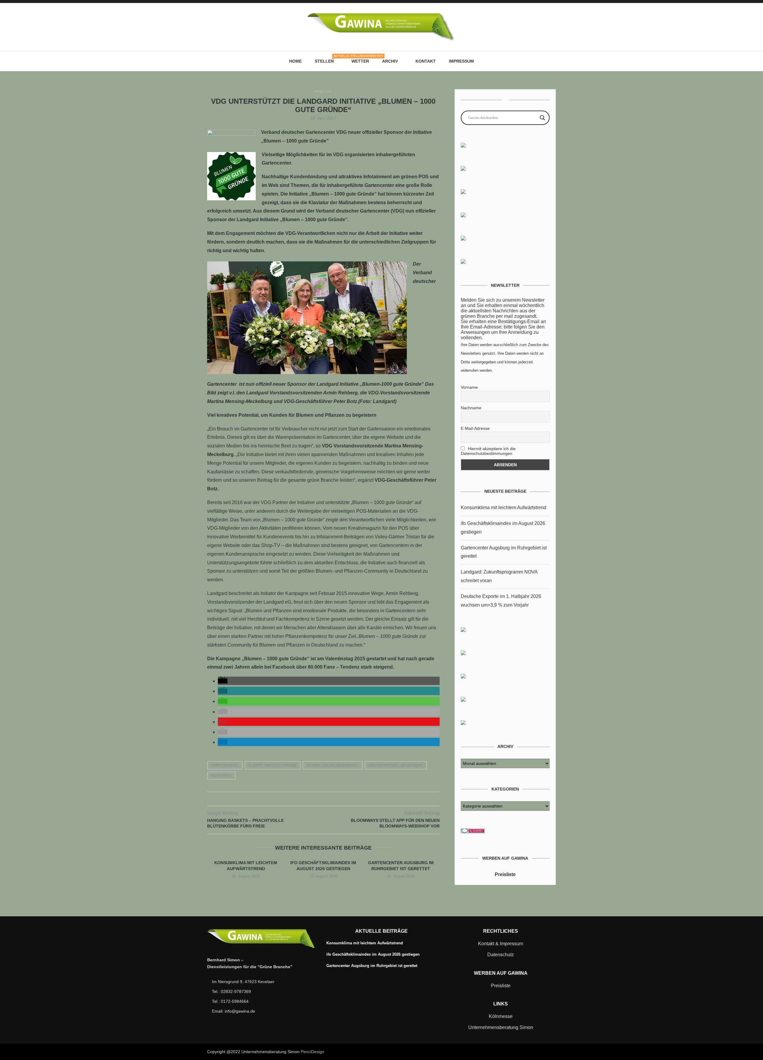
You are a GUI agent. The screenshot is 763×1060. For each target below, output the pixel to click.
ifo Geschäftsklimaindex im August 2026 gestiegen (373, 954)
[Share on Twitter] (317, 798)
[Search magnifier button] (542, 118)
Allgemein (323, 91)
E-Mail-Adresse (475, 428)
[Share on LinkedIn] (329, 798)
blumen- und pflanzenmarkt (333, 765)
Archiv (390, 61)
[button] (222, 681)
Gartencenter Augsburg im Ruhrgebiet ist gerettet (371, 965)
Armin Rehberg (224, 765)
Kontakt (425, 61)
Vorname (469, 387)
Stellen (326, 59)
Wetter (360, 61)
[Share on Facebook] (310, 798)
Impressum (461, 61)
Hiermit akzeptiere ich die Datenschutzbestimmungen (488, 451)
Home (295, 61)
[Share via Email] (335, 798)
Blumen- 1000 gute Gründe (273, 765)
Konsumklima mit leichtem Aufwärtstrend (503, 507)
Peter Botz (221, 775)
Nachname (471, 407)
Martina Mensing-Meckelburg (396, 765)
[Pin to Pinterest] (323, 798)
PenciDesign (312, 1051)
